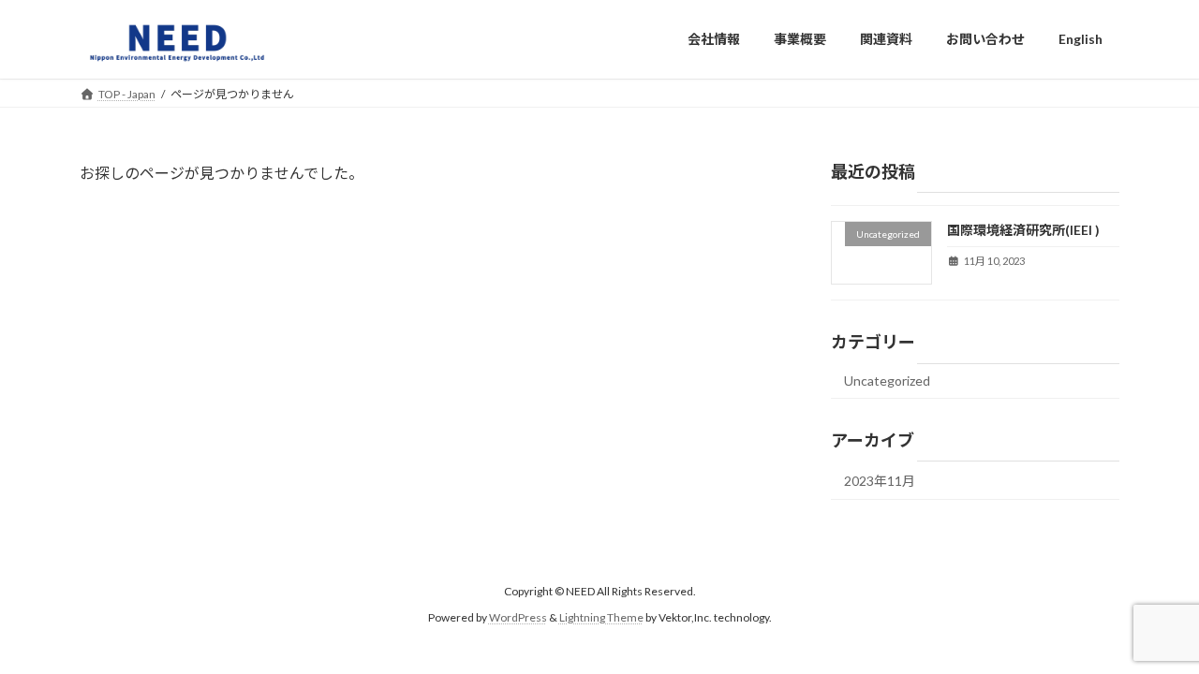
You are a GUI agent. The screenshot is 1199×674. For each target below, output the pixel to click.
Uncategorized (887, 380)
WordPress (518, 618)
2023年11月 (879, 481)
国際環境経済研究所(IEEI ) (1023, 230)
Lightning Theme (601, 618)
